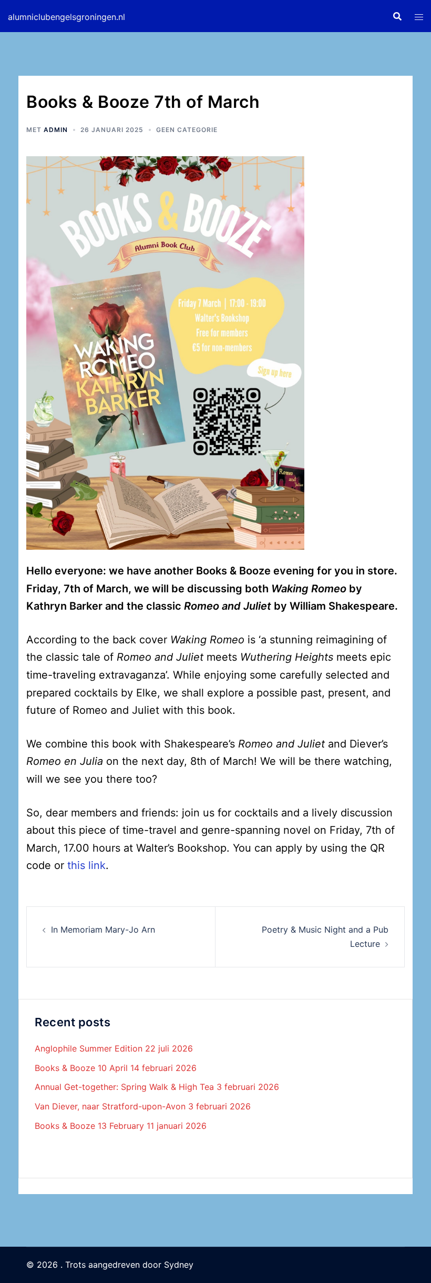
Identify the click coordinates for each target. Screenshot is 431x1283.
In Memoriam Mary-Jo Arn (103, 929)
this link (86, 865)
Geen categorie (187, 130)
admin (56, 130)
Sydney (178, 1264)
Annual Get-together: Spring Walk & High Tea (124, 1087)
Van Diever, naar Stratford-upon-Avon (110, 1106)
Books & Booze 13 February (89, 1125)
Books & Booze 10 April (81, 1068)
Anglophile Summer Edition (88, 1048)
